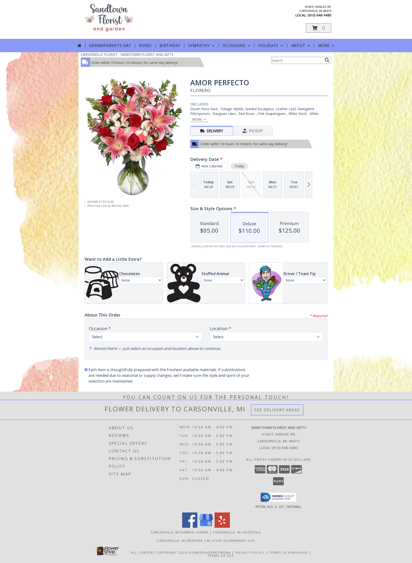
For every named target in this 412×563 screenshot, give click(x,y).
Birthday (170, 45)
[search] (327, 60)
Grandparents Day (110, 45)
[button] (318, 28)
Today (239, 166)
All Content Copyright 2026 (159, 552)
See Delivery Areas (277, 410)
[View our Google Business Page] (206, 526)
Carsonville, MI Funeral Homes (180, 532)
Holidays (268, 45)
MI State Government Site (231, 540)
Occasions (234, 45)
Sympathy (199, 45)
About (298, 45)
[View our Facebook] (189, 526)
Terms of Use (221, 555)
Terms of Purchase (288, 552)
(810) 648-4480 (319, 15)
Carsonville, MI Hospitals (237, 532)
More (324, 45)
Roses (145, 45)
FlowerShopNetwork (209, 552)
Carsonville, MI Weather (180, 540)
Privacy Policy (250, 552)
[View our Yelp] (222, 526)
